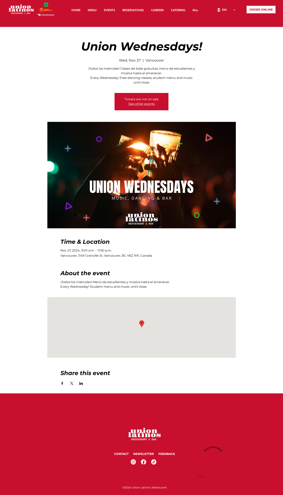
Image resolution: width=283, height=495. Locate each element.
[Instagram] (133, 462)
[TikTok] (153, 462)
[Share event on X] (72, 383)
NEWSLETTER (143, 454)
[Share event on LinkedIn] (81, 383)
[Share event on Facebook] (62, 383)
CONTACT (121, 454)
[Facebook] (143, 462)
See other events (141, 104)
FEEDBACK (167, 454)
